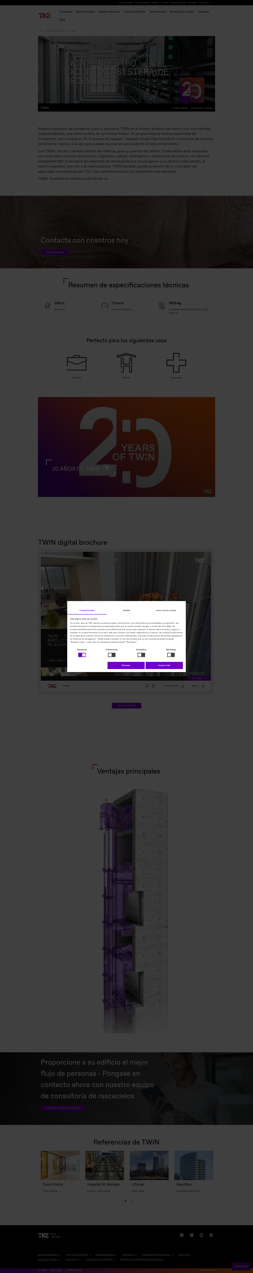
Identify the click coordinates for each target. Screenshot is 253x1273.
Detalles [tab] (126, 610)
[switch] (111, 655)
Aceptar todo (164, 665)
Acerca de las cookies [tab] (166, 610)
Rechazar (126, 665)
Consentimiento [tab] (86, 610)
